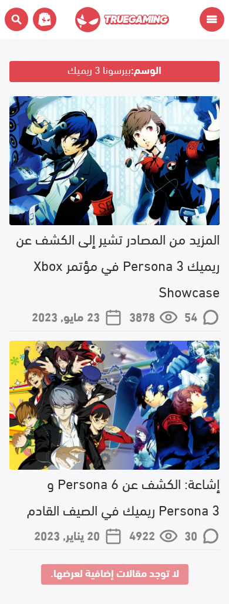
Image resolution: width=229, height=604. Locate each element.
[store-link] (42, 19)
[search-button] (16, 19)
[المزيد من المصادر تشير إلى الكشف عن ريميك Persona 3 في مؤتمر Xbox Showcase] (114, 160)
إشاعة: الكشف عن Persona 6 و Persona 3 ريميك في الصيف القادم (123, 495)
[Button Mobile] (212, 19)
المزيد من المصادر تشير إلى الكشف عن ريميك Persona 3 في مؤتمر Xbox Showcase (118, 264)
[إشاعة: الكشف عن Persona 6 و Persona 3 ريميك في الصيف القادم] (114, 405)
